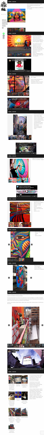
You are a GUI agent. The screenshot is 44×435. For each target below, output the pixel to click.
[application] (19, 65)
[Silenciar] (28, 71)
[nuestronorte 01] (16, 180)
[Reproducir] (8, 71)
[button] (9, 15)
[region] (16, 17)
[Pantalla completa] (29, 71)
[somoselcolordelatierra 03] (18, 137)
